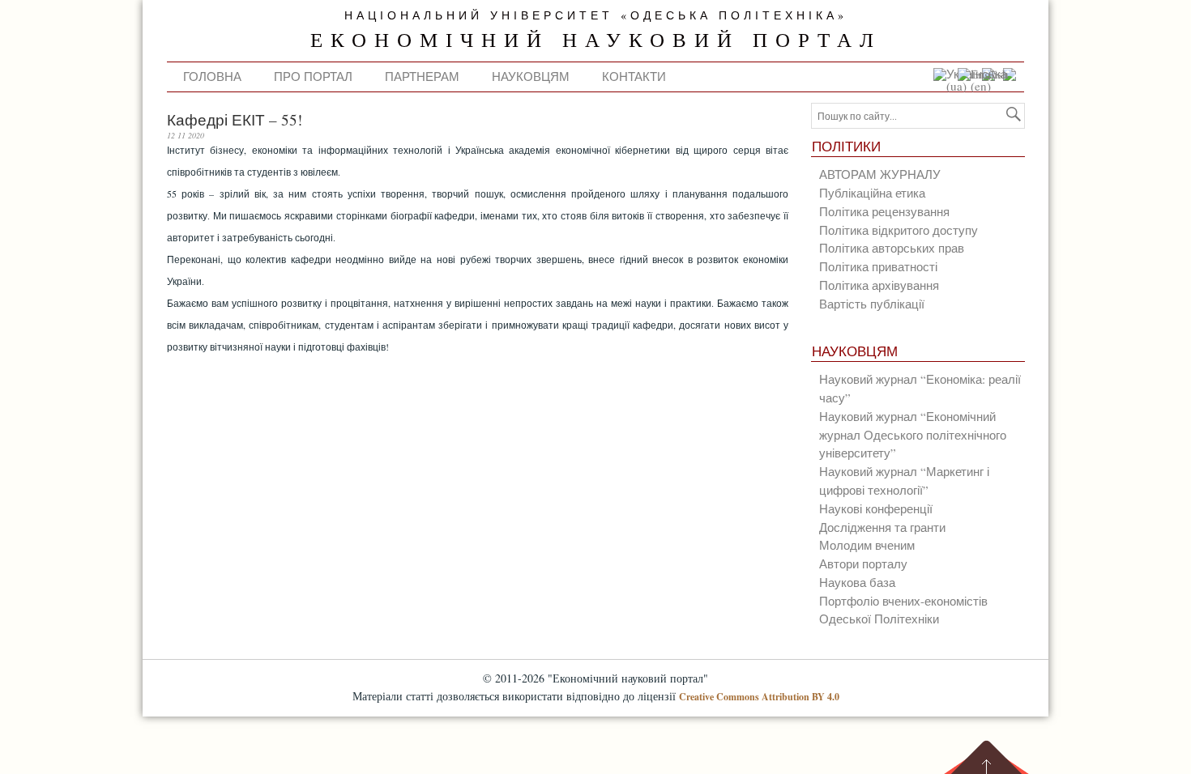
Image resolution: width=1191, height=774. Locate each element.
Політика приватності (878, 266)
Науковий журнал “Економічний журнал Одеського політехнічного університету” (912, 434)
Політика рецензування (884, 211)
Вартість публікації (871, 304)
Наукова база (857, 582)
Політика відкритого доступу (898, 230)
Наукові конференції (876, 508)
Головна (212, 76)
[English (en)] (987, 86)
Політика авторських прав (891, 248)
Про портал (313, 76)
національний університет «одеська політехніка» (595, 15)
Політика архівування (879, 285)
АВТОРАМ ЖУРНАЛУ (880, 174)
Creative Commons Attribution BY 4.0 (759, 697)
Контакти (634, 76)
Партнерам (422, 76)
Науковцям (531, 76)
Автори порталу (863, 563)
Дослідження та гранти (882, 527)
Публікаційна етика (872, 193)
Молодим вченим (867, 545)
